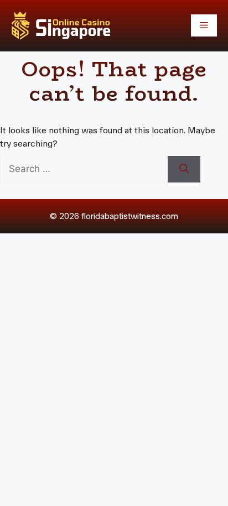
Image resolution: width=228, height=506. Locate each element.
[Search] (184, 169)
